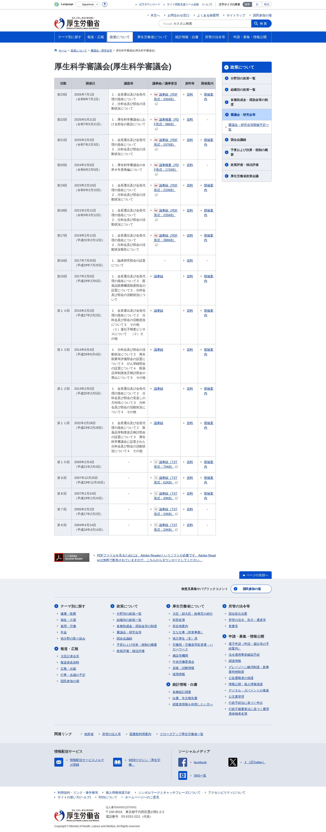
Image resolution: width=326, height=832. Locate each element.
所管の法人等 (111, 734)
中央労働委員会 (183, 662)
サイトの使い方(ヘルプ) (74, 797)
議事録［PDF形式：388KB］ (166, 238)
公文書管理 (236, 696)
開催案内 (208, 97)
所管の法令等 (239, 606)
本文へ (155, 15)
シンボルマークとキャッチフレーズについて (169, 792)
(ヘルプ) (207, 4)
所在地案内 (180, 626)
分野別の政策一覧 (243, 78)
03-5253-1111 (130, 816)
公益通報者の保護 (241, 678)
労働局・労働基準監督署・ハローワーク (193, 647)
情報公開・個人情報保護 (246, 684)
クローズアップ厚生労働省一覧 (181, 734)
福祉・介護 (68, 620)
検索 (263, 23)
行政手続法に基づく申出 (246, 703)
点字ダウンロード (149, 4)
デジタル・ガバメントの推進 (249, 690)
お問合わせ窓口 (178, 15)
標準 (247, 4)
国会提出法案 (238, 613)
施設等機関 (180, 655)
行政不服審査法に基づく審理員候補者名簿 (249, 711)
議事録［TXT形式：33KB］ (165, 511)
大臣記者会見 (70, 656)
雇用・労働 (68, 626)
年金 (64, 632)
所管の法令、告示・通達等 (247, 620)
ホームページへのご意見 (142, 797)
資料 (190, 94)
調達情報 (235, 661)
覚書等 (233, 626)
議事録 (158, 276)
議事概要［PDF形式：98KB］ (166, 122)
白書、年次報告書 (185, 698)
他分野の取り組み (73, 638)
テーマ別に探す (73, 606)
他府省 (89, 734)
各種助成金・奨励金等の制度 (249, 102)
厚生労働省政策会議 (245, 176)
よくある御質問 (208, 15)
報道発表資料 (70, 662)
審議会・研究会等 (243, 114)
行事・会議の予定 (73, 675)
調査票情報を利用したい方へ (193, 704)
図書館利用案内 (140, 734)
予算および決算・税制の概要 (249, 152)
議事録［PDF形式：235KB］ (166, 213)
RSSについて (108, 797)
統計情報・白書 (185, 684)
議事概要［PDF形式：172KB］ (166, 167)
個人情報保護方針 (118, 792)
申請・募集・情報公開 (246, 636)
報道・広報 (69, 649)
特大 (266, 4)
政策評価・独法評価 (245, 164)
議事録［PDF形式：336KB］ (166, 97)
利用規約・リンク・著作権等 (78, 792)
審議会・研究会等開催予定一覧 (248, 127)
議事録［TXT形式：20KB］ (165, 527)
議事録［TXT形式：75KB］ (165, 464)
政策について (242, 67)
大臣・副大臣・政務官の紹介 (193, 613)
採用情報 (179, 674)
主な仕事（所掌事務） (188, 632)
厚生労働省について (188, 606)
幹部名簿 (179, 620)
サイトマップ (236, 15)
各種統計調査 (182, 692)
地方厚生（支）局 (185, 638)
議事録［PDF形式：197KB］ (166, 142)
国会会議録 (238, 139)
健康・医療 (68, 613)
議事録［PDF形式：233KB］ (166, 188)
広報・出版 (68, 668)
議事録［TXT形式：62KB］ (165, 480)
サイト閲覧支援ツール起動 (183, 4)
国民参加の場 (262, 15)
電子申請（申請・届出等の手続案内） (249, 646)
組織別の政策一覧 (243, 89)
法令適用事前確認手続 (244, 654)
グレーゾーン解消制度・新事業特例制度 (249, 669)
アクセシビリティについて (226, 792)
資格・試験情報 (183, 668)
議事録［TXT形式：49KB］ (165, 496)
